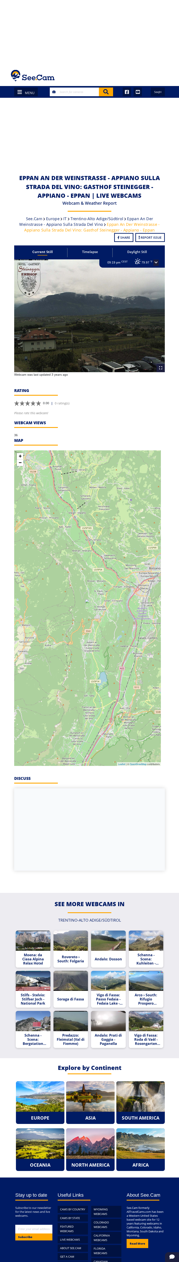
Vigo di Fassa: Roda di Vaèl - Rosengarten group (146, 1039)
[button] (156, 263)
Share (124, 237)
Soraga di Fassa (70, 999)
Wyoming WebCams (101, 1211)
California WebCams (102, 1237)
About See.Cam (70, 1248)
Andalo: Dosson (108, 959)
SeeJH (158, 92)
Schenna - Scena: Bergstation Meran (33, 1039)
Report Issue (151, 237)
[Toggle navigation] (162, 76)
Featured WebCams (67, 1229)
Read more (137, 1243)
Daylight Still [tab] (137, 252)
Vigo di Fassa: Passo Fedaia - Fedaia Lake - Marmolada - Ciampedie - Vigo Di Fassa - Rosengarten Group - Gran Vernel (108, 999)
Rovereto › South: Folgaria (70, 959)
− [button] (20, 462)
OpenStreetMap (138, 764)
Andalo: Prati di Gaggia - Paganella (108, 1039)
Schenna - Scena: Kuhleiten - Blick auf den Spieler (146, 959)
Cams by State (70, 1218)
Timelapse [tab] (90, 252)
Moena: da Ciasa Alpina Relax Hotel (33, 959)
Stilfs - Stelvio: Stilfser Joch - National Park (33, 999)
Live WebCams (70, 1240)
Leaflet (121, 764)
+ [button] (20, 456)
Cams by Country (72, 1209)
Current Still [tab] (42, 252)
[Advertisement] (89, 32)
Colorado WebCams (101, 1224)
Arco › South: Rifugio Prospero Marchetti (146, 999)
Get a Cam (67, 1257)
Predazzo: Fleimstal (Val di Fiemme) (70, 1039)
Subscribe (25, 1237)
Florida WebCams (100, 1251)
